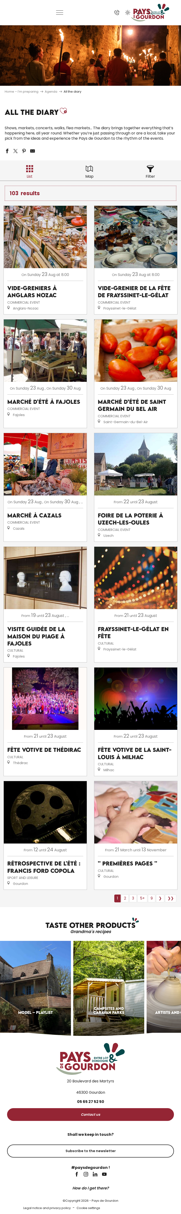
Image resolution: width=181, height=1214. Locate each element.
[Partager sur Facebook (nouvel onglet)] (7, 151)
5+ (142, 898)
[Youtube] (104, 1174)
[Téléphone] (116, 12)
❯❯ (171, 898)
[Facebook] (76, 1174)
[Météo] (127, 12)
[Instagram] (86, 1174)
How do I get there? (90, 1188)
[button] (150, 12)
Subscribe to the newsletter (91, 1151)
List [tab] (30, 176)
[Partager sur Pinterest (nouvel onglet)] (24, 151)
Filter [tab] (150, 176)
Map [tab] (89, 176)
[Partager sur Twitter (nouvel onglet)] (15, 151)
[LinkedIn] (95, 1174)
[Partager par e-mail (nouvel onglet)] (32, 151)
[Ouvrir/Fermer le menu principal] (60, 12)
